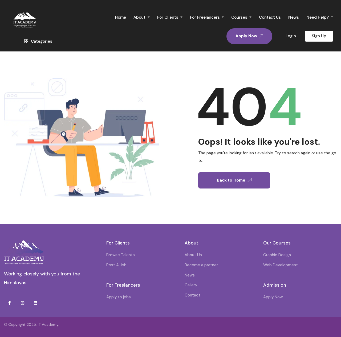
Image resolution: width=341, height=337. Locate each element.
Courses (239, 17)
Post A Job (116, 265)
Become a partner (201, 265)
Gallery (191, 285)
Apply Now (273, 297)
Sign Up (319, 36)
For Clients (168, 17)
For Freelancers (205, 17)
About (140, 17)
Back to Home (231, 180)
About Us (193, 255)
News (293, 17)
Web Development (280, 265)
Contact (192, 295)
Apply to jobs (118, 297)
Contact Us (270, 17)
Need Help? (318, 17)
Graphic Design (277, 255)
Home (120, 17)
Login (291, 36)
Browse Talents (120, 255)
